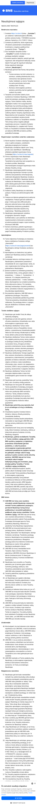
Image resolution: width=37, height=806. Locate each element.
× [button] (35, 783)
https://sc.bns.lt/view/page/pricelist (18, 246)
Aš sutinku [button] (18, 798)
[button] (18, 803)
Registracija (30, 2)
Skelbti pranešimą (17, 2)
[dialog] (18, 793)
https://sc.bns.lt (16, 33)
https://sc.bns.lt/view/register (23, 154)
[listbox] (32, 783)
